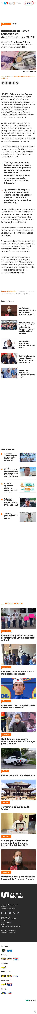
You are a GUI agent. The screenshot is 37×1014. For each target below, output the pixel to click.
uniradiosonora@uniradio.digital (11, 926)
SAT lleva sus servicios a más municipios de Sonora (17, 672)
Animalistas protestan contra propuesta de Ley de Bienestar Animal (18, 637)
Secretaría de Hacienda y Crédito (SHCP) (15, 294)
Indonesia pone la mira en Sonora (11, 516)
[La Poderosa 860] (9, 959)
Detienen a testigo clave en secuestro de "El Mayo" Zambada (11, 503)
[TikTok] (18, 913)
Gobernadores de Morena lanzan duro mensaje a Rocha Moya (26, 359)
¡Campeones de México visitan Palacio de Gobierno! (10, 457)
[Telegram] (17, 83)
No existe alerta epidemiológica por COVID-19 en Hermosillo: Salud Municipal (11, 473)
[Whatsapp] (3, 83)
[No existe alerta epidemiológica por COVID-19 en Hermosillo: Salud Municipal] (28, 472)
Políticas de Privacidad (8, 932)
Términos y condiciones (8, 930)
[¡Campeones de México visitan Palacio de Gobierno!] (28, 457)
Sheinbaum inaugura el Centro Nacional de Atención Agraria (27, 311)
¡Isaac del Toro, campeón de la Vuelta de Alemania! (18, 706)
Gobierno (6, 24)
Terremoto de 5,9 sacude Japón (15, 808)
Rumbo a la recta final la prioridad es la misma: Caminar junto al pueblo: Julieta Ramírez (26, 328)
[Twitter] (6, 83)
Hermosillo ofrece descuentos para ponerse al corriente (11, 488)
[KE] (3, 993)
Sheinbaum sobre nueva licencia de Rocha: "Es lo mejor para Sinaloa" (18, 741)
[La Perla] (9, 993)
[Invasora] (3, 950)
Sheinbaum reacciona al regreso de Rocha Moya (26, 344)
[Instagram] (14, 913)
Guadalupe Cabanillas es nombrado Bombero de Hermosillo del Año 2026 (14, 842)
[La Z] (15, 976)
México (15, 24)
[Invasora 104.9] (3, 967)
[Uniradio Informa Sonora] (13, 3)
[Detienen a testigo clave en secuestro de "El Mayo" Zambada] (28, 502)
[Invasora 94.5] (3, 959)
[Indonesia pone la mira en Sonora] (28, 517)
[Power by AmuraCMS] (31, 1001)
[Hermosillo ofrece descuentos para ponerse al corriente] (28, 488)
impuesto (22, 291)
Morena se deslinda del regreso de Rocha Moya (26, 374)
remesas (31, 291)
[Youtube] (10, 913)
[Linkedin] (13, 83)
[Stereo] (3, 976)
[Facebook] (10, 83)
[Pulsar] (9, 951)
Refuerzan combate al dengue (18, 775)
